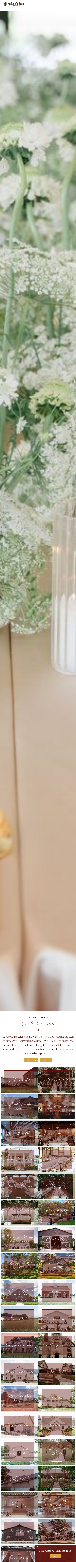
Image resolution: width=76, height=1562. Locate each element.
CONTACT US (46, 1060)
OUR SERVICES (31, 1060)
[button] (71, 3)
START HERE (55, 1556)
